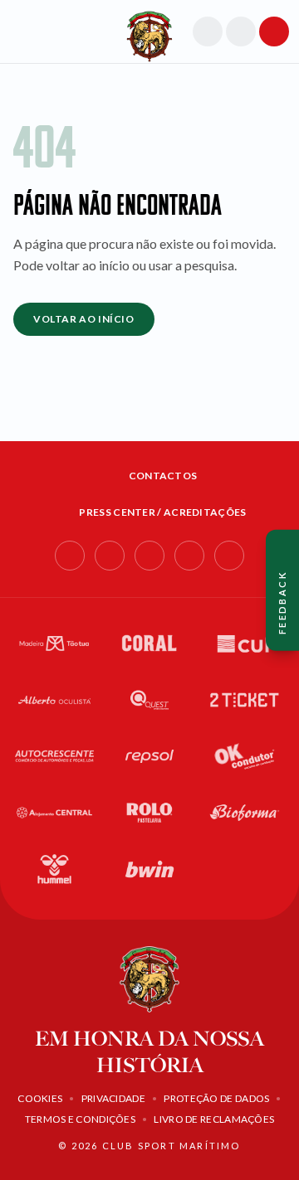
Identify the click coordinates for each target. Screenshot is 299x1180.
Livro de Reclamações (214, 1119)
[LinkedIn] (149, 556)
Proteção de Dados (216, 1098)
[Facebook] (70, 556)
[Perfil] (241, 31)
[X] (229, 556)
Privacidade (113, 1098)
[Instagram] (110, 556)
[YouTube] (189, 556)
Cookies (39, 1098)
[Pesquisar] (208, 31)
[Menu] (21, 31)
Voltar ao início (84, 319)
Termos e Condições (80, 1119)
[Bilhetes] (274, 31)
